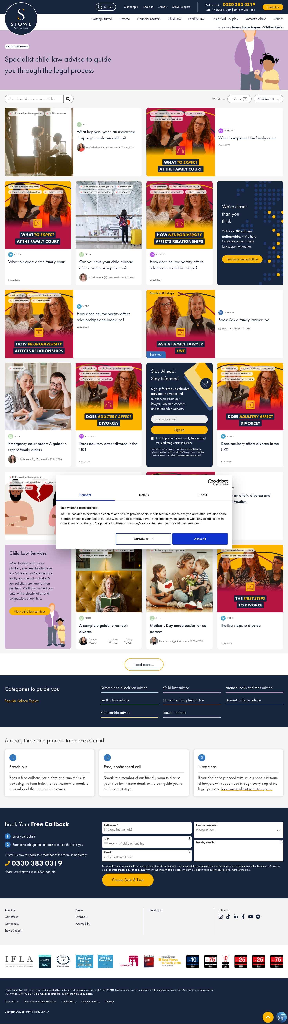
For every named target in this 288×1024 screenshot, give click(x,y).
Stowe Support (181, 7)
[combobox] (110, 842)
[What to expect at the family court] (180, 142)
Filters (236, 98)
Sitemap (109, 1001)
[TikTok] (228, 918)
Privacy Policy (192, 448)
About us (148, 7)
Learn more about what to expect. (246, 788)
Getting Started (101, 18)
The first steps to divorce (241, 625)
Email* (146, 852)
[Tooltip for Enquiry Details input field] (281, 841)
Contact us (273, 7)
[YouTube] (251, 918)
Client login (155, 910)
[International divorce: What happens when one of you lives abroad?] (39, 506)
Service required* (207, 825)
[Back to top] (268, 1017)
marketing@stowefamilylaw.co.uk (187, 455)
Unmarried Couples (224, 18)
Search (108, 7)
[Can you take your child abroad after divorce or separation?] (109, 215)
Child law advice (176, 687)
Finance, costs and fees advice (249, 687)
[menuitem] (101, 19)
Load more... (144, 664)
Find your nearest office (242, 259)
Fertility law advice (115, 700)
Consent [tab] (85, 495)
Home (236, 27)
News (79, 910)
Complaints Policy (90, 1001)
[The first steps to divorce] (250, 578)
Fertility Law (196, 18)
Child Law (174, 18)
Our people (131, 7)
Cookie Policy (69, 1001)
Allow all (200, 538)
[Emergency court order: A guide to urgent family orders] (38, 396)
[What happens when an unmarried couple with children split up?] (39, 142)
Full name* (111, 825)
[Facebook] (243, 918)
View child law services (29, 611)
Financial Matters (148, 18)
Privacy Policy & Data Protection (39, 1001)
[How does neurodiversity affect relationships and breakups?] (179, 215)
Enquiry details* (237, 842)
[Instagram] (221, 918)
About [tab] (202, 495)
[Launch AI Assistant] (281, 1017)
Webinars (82, 917)
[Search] (68, 99)
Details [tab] (144, 495)
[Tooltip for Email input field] (189, 851)
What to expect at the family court (247, 138)
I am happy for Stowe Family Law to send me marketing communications (181, 440)
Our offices (11, 917)
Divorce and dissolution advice (124, 687)
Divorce (124, 18)
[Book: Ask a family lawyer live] (180, 324)
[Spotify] (258, 918)
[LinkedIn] (236, 918)
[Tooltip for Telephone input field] (189, 838)
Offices (278, 18)
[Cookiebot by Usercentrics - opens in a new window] (211, 482)
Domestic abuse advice (243, 700)
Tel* (146, 838)
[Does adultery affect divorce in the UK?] (109, 396)
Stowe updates (174, 712)
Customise (141, 538)
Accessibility (83, 924)
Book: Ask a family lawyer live (243, 320)
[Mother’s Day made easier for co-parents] (179, 578)
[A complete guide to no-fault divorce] (109, 578)
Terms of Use (11, 1001)
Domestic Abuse (255, 18)
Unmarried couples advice (183, 700)
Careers (163, 7)
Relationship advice (115, 712)
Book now (156, 354)
